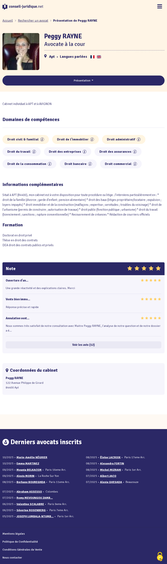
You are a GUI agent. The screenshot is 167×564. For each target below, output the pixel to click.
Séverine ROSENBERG (31, 510)
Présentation (82, 80)
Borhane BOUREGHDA (30, 482)
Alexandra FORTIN (112, 463)
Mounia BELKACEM (29, 470)
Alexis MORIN (25, 476)
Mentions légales (13, 533)
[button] (42, 139)
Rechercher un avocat (33, 21)
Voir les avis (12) (83, 345)
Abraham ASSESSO (29, 491)
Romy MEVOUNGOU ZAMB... (34, 497)
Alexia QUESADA (111, 482)
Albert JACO (108, 476)
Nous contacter (12, 557)
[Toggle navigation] (160, 6)
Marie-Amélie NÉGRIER (31, 457)
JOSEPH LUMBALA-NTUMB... (35, 516)
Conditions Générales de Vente (22, 549)
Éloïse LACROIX (110, 457)
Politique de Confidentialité (20, 541)
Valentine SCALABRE (30, 504)
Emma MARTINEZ (27, 463)
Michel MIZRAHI (110, 470)
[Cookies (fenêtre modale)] (160, 557)
